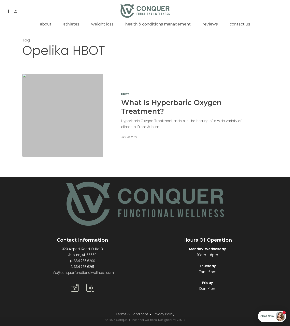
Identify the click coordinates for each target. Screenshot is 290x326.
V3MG (181, 320)
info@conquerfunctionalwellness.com (82, 272)
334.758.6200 (84, 260)
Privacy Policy (163, 314)
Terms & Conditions (132, 314)
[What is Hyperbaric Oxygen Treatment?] (62, 115)
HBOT (125, 94)
